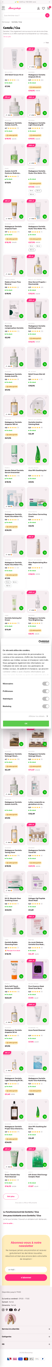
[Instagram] (3, 1310)
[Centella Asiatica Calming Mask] (38, 406)
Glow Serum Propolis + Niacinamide (37, 283)
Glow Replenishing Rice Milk (37, 564)
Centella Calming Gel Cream (13, 619)
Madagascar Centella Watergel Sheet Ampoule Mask (13, 755)
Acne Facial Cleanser (36, 1030)
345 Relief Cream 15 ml (14, 75)
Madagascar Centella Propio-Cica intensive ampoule (13, 1128)
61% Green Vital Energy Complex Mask (37, 1176)
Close (26, 1329)
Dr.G (6, 896)
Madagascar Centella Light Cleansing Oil (36, 124)
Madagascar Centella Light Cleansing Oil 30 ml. (13, 1079)
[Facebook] (15, 1310)
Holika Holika (33, 468)
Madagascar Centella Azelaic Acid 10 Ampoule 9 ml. (13, 375)
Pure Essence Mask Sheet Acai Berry (36, 987)
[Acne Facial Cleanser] (38, 1014)
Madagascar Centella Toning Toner (13, 851)
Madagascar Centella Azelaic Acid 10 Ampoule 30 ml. (13, 124)
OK (26, 724)
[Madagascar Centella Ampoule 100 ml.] (14, 406)
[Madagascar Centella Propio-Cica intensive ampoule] (14, 1110)
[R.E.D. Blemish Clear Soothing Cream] (14, 882)
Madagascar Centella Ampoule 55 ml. (36, 76)
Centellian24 (10, 279)
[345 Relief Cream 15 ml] (14, 58)
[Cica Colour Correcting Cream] (38, 498)
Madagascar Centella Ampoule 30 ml (13, 1031)
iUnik (6, 615)
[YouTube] (11, 1310)
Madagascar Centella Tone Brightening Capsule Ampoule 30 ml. (36, 619)
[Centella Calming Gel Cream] (14, 602)
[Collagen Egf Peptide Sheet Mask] (38, 882)
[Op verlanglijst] (22, 50)
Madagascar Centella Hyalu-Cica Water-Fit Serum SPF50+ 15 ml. (13, 564)
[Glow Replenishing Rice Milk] (38, 546)
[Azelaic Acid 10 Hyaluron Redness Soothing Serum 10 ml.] (14, 155)
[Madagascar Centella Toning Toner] (14, 834)
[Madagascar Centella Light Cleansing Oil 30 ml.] (14, 1062)
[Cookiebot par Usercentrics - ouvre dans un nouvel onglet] (38, 641)
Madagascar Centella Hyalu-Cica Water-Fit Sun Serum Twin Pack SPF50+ (13, 515)
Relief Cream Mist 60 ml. (36, 375)
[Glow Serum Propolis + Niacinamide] (38, 266)
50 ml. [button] (38, 190)
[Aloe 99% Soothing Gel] (38, 454)
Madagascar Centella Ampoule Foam (13, 228)
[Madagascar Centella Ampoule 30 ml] (14, 1014)
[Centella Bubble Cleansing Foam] (14, 926)
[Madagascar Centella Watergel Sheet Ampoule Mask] (14, 738)
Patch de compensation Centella (14, 327)
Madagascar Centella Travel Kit (36, 851)
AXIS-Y (30, 1172)
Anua (7, 168)
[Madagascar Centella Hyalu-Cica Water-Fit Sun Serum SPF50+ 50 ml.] (38, 155)
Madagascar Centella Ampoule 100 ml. (13, 423)
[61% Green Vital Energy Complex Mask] (38, 1158)
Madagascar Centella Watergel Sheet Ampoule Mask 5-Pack (37, 755)
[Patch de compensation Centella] (14, 310)
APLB (30, 799)
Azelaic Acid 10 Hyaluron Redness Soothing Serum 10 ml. (14, 172)
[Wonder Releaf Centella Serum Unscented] (14, 454)
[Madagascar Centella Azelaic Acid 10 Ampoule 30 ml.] (14, 107)
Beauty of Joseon (35, 279)
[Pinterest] (7, 1310)
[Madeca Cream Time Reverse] (14, 266)
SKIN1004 (31, 72)
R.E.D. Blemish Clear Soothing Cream (13, 899)
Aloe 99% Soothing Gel (37, 470)
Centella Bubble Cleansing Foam (11, 943)
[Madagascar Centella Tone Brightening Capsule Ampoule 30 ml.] (38, 602)
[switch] (45, 691)
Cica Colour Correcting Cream (37, 515)
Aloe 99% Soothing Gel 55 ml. (37, 1128)
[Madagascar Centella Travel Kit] (38, 834)
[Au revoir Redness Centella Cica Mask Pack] (38, 926)
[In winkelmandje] (21, 65)
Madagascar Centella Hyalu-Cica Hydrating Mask (37, 1079)
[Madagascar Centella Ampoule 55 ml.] (38, 58)
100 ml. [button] (32, 194)
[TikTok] (19, 1310)
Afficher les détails (37, 716)
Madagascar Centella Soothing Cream (36, 327)
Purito (7, 468)
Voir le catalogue (3, 7)
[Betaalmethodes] (9, 1359)
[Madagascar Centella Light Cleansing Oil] (38, 107)
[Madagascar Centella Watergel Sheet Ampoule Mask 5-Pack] (38, 738)
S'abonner (26, 1277)
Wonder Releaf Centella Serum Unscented (14, 471)
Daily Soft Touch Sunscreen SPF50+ (12, 987)
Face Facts (32, 512)
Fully (7, 1172)
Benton (31, 940)
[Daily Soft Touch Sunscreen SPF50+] (14, 970)
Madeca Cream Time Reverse (13, 283)
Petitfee (8, 323)
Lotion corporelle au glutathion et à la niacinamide (36, 803)
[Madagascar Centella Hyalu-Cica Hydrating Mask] (38, 1062)
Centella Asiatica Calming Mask (35, 423)
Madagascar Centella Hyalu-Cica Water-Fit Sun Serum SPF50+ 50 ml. (37, 172)
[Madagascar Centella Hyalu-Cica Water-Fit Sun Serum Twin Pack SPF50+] (14, 498)
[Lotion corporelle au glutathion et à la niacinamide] (38, 786)
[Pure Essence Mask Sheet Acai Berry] (38, 970)
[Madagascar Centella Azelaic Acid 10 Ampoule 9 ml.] (14, 358)
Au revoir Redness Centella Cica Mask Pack (36, 943)
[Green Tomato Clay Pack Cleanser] (14, 1158)
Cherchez (47, 15)
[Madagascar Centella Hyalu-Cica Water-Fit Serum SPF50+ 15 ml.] (14, 546)
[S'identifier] (38, 8)
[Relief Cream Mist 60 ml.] (38, 358)
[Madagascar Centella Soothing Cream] (38, 310)
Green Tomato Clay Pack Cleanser (12, 1176)
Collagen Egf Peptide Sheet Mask (36, 899)
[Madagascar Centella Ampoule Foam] (14, 210)
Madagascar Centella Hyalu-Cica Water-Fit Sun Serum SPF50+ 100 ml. (36, 228)
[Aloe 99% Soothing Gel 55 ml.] (38, 1110)
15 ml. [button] (31, 190)
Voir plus (11, 1196)
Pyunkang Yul (33, 1027)
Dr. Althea (8, 72)
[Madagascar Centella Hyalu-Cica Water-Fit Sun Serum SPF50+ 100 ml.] (38, 210)
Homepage (6, 22)
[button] (2, 2)
